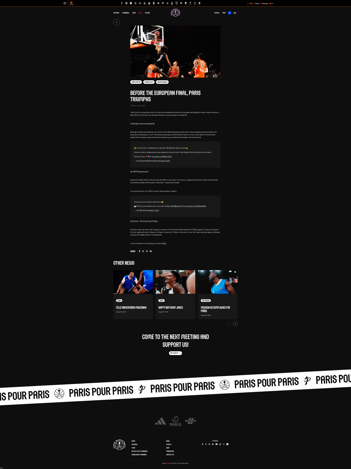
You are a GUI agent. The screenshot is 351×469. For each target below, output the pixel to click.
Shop (224, 13)
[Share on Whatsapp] (147, 251)
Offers (147, 13)
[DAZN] (224, 444)
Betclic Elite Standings (139, 451)
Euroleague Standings (139, 455)
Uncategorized (162, 82)
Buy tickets (174, 353)
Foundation (170, 451)
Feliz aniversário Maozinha (131, 307)
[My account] (229, 12)
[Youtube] (217, 444)
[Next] (235, 323)
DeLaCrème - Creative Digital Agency (180, 463)
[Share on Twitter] (143, 251)
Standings (125, 13)
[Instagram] (209, 444)
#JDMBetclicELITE (178, 206)
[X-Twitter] (206, 444)
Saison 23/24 (149, 82)
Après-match (136, 82)
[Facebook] (202, 444)
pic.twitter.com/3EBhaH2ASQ (195, 206)
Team (134, 13)
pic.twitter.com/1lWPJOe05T (162, 157)
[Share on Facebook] (139, 251)
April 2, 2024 (154, 210)
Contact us (170, 455)
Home (133, 441)
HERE (164, 243)
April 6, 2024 (165, 161)
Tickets (216, 13)
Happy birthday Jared (170, 307)
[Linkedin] (213, 444)
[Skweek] (227, 444)
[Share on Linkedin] (151, 251)
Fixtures (116, 13)
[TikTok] (220, 444)
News (140, 13)
